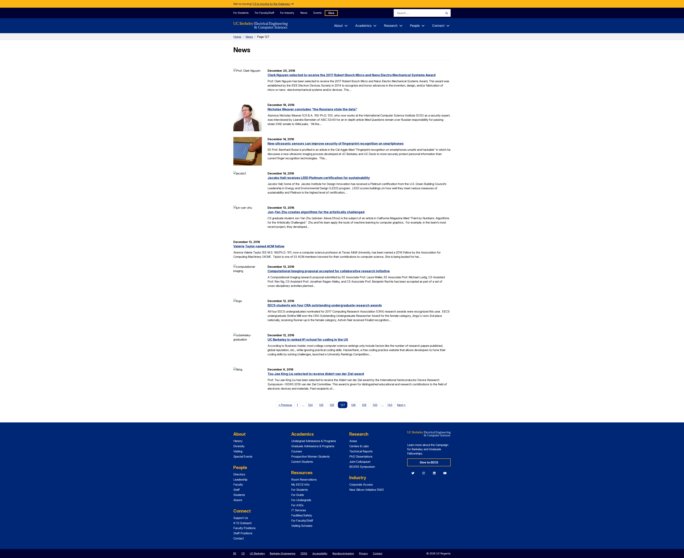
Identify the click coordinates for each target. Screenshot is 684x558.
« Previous (286, 405)
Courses (296, 451)
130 (375, 405)
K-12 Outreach (242, 523)
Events (318, 12)
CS (243, 553)
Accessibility (319, 553)
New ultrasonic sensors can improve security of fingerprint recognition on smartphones (336, 143)
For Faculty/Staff (264, 12)
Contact (238, 538)
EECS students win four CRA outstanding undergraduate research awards (325, 305)
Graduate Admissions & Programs (312, 446)
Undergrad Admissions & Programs (313, 441)
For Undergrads (301, 500)
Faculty (238, 484)
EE (234, 553)
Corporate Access (361, 484)
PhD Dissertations (360, 456)
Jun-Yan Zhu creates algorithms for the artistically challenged (316, 212)
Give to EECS (429, 462)
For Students (241, 12)
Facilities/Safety (301, 515)
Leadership (240, 479)
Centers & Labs (359, 446)
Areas (353, 441)
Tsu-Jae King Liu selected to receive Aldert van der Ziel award (316, 374)
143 (389, 405)
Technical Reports (361, 451)
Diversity (239, 446)
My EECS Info (300, 484)
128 (353, 405)
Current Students (302, 461)
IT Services (298, 510)
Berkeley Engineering (282, 553)
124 (310, 405)
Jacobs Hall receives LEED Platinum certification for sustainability (319, 178)
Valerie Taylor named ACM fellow (258, 246)
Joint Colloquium (359, 461)
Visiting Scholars (301, 525)
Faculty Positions (244, 528)
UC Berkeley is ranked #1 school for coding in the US (308, 339)
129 (364, 405)
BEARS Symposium (362, 466)
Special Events (242, 456)
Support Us (240, 518)
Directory (239, 474)
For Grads (297, 495)
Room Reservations (304, 479)
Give (331, 12)
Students (239, 495)
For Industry (287, 12)
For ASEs (297, 505)
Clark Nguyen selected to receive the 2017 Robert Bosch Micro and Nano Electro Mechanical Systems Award (352, 75)
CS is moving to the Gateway (272, 4)
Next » (402, 405)
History (238, 441)
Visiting (237, 451)
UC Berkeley (257, 553)
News (303, 12)
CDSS (303, 553)
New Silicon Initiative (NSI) (366, 489)
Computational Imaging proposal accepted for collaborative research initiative (329, 271)
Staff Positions (242, 533)
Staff (236, 489)
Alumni (237, 500)
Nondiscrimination (343, 553)
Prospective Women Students (310, 456)
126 (332, 405)
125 (321, 405)
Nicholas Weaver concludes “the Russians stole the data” (312, 109)
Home (237, 37)
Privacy (363, 553)
